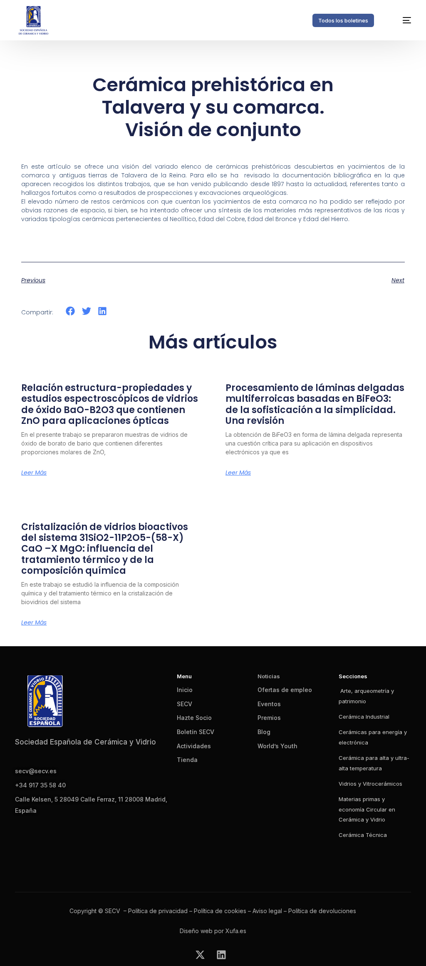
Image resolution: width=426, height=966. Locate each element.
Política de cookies (220, 910)
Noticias (269, 676)
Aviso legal (267, 910)
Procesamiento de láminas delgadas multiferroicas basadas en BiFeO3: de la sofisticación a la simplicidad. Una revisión (314, 404)
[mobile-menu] (400, 20)
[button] (70, 311)
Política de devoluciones (322, 910)
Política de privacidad (158, 910)
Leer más (34, 473)
